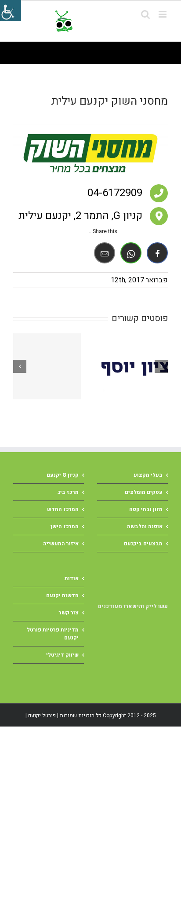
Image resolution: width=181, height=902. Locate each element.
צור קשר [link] (69, 613)
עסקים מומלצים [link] (144, 492)
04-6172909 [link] (114, 193)
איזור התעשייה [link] (61, 544)
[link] (110, 21)
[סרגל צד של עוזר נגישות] (10, 10)
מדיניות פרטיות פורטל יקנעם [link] (53, 634)
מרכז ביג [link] (68, 492)
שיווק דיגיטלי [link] (62, 655)
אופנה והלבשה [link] (145, 526)
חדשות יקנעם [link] (62, 595)
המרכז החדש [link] (63, 509)
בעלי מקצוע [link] (148, 475)
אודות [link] (72, 578)
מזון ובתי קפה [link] (146, 509)
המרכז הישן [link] (65, 526)
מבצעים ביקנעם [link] (143, 544)
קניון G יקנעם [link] (63, 475)
